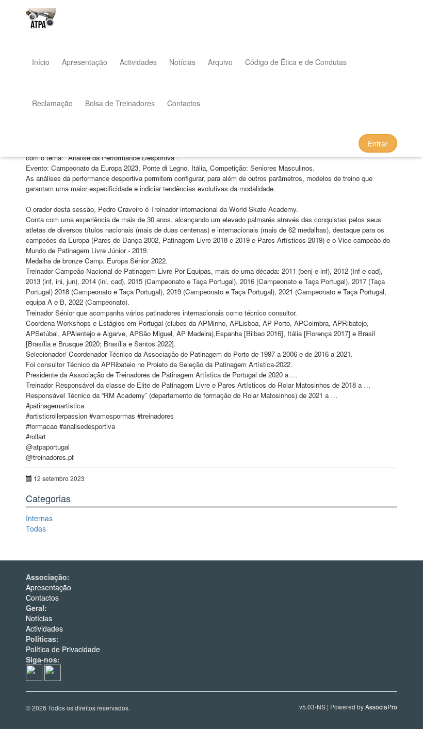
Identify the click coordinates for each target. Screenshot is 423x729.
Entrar (378, 143)
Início (41, 62)
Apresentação (84, 62)
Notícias (182, 62)
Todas (36, 528)
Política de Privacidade (63, 649)
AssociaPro (381, 706)
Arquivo (220, 62)
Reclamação (52, 103)
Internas (39, 518)
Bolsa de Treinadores (120, 103)
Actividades (138, 62)
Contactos (183, 103)
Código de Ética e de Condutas (296, 62)
